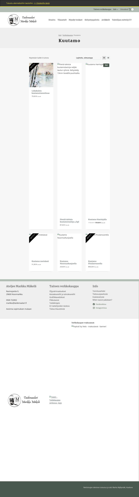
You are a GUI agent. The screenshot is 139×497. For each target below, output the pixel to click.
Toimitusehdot (99, 291)
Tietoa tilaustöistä (57, 309)
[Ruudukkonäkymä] (104, 57)
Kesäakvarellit (55, 294)
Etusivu (52, 20)
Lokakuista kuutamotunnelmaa (40, 92)
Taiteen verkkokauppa (102, 9)
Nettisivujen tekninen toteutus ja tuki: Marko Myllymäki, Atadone (108, 487)
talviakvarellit (69, 294)
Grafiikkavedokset (57, 297)
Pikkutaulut (54, 300)
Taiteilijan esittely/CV (122, 20)
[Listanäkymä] (108, 57)
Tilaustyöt (62, 20)
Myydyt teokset (75, 20)
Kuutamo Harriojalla (97, 219)
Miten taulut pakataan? (102, 300)
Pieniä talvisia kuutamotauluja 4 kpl (69, 220)
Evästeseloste (98, 297)
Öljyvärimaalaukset (57, 291)
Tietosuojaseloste (100, 294)
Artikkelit (106, 20)
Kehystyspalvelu (92, 20)
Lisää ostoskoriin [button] (96, 229)
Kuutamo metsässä (40, 261)
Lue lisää (36, 102)
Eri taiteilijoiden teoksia (59, 306)
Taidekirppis (54, 303)
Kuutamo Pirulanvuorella (95, 262)
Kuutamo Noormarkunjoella (68, 262)
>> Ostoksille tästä (42, 3)
